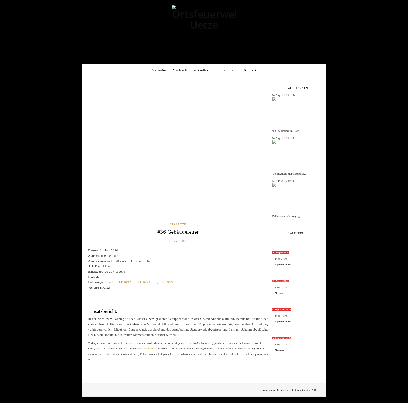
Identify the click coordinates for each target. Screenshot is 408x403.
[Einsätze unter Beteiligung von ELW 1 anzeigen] (116, 282)
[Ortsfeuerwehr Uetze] (204, 19)
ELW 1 (109, 282)
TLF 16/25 (166, 282)
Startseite (159, 70)
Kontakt (250, 70)
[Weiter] (315, 242)
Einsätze (178, 224)
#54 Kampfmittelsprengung (286, 216)
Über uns (226, 70)
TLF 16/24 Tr (145, 282)
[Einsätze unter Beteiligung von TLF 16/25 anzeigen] (175, 282)
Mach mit (180, 70)
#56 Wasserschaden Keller (285, 130)
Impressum (268, 390)
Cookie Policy (310, 390)
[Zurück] (277, 242)
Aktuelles (201, 70)
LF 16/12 (125, 282)
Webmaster (149, 348)
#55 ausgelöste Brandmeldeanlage (289, 173)
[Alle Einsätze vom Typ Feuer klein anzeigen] (112, 266)
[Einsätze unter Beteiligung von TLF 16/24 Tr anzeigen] (156, 282)
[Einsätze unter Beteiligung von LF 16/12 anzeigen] (133, 282)
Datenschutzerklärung (288, 390)
